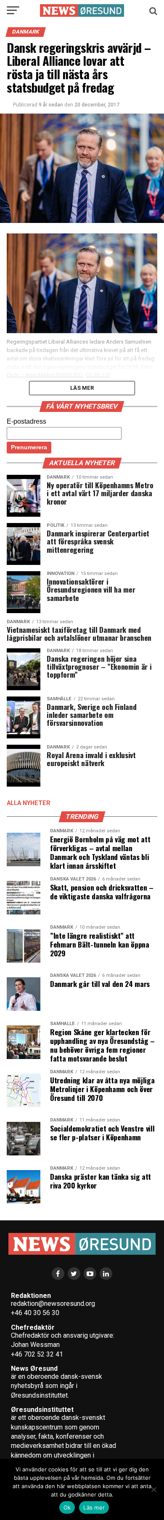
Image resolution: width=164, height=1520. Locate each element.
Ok (67, 1507)
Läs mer (94, 1507)
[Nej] (153, 1489)
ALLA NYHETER (28, 803)
